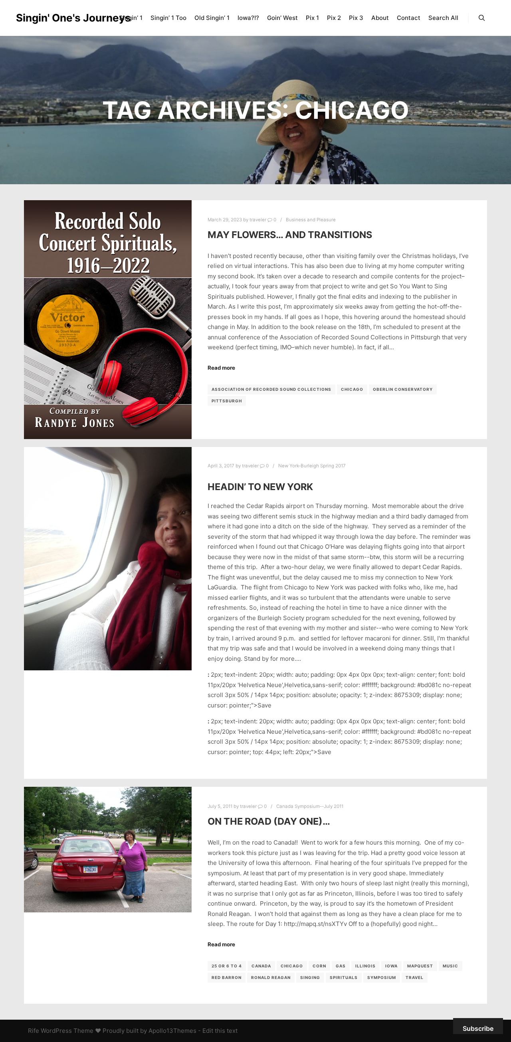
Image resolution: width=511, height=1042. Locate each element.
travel (415, 977)
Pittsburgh (227, 400)
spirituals (344, 977)
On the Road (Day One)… (269, 821)
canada (261, 965)
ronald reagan (271, 977)
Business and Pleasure (311, 220)
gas (341, 965)
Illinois (365, 965)
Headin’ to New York (260, 486)
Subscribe (478, 1028)
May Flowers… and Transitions (290, 234)
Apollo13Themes (172, 1030)
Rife (33, 1030)
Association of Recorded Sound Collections (271, 389)
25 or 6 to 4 (227, 965)
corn (319, 965)
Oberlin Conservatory (403, 389)
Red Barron (227, 977)
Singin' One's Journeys (56, 18)
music (450, 965)
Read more (221, 367)
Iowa (391, 965)
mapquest (420, 965)
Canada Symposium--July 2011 (309, 806)
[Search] (482, 18)
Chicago (352, 389)
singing (310, 977)
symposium (381, 977)
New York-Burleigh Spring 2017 (312, 466)
